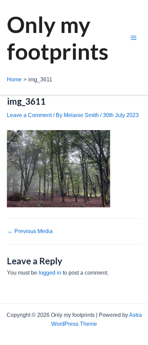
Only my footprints (57, 38)
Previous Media (30, 231)
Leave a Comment (29, 115)
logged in (50, 273)
